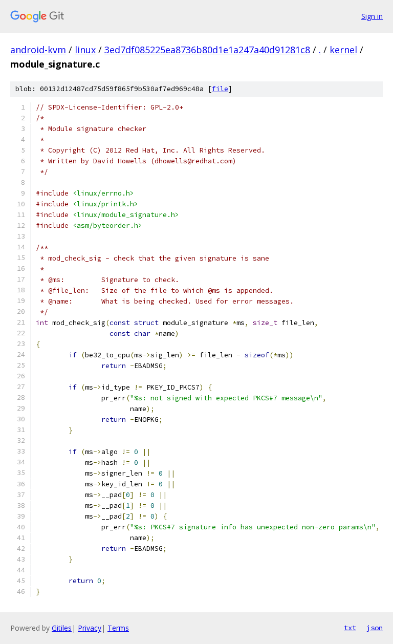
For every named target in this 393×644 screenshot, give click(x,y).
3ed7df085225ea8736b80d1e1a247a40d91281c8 (207, 50)
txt (350, 627)
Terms (118, 628)
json (374, 627)
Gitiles (62, 628)
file (220, 88)
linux (85, 50)
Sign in (372, 16)
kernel (343, 50)
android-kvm (38, 50)
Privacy (89, 628)
